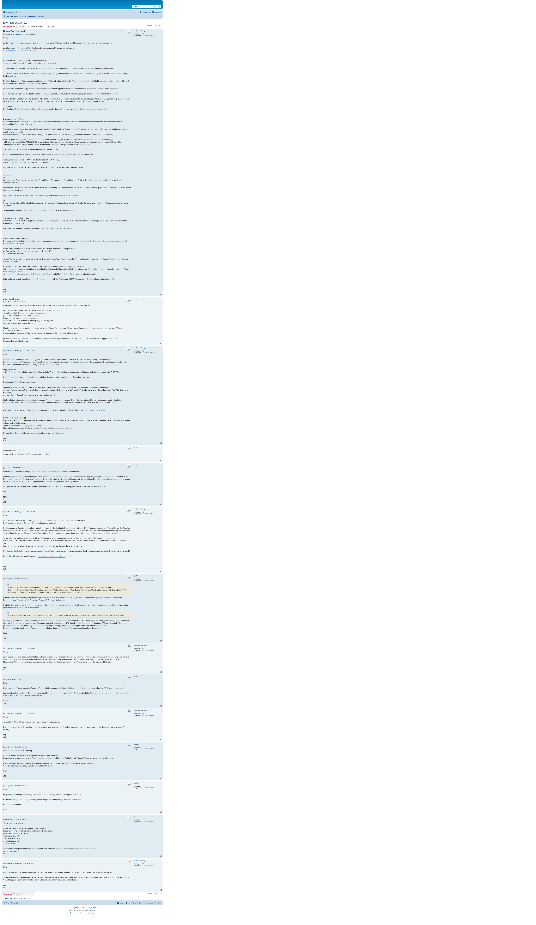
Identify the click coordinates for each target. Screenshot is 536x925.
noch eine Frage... (12, 299)
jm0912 (136, 576)
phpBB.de (92, 910)
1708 (142, 34)
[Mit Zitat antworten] (129, 31)
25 (141, 820)
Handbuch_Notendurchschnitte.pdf (51, 556)
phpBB (75, 908)
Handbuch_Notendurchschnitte (15, 50)
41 (141, 579)
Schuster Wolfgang (140, 31)
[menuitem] (18, 12)
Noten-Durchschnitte (14, 22)
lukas (136, 817)
